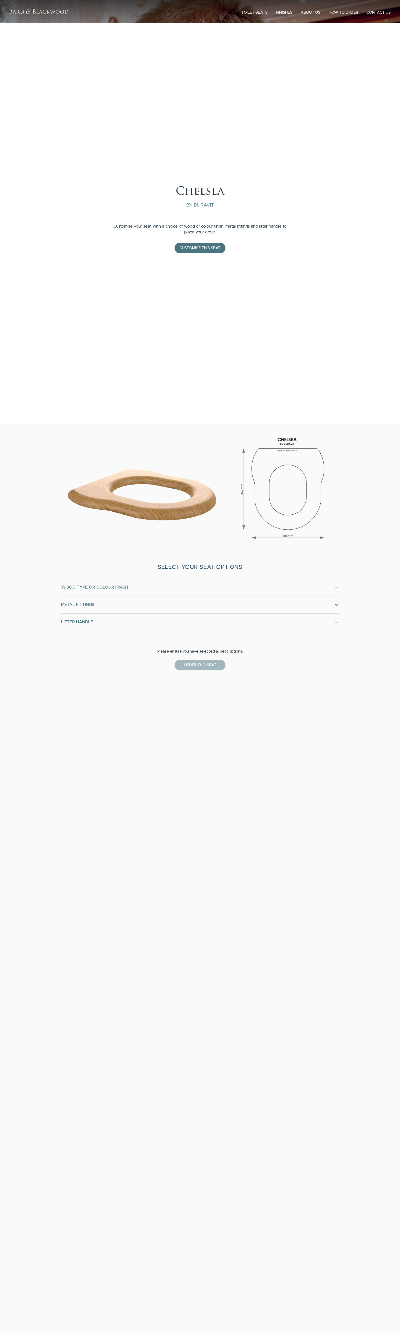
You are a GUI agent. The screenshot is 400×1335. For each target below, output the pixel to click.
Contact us (378, 12)
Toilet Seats (254, 12)
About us (310, 12)
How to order (343, 12)
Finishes (284, 12)
